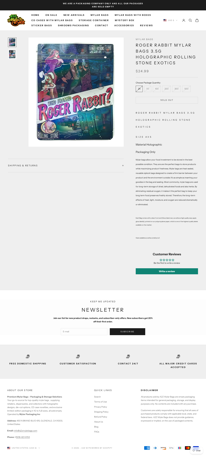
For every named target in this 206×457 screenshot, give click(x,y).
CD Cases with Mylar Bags (52, 20)
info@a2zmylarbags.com (25, 430)
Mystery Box (125, 20)
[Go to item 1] (12, 42)
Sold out (166, 100)
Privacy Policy (100, 406)
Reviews (146, 25)
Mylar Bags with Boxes (133, 15)
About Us (98, 421)
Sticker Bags (41, 25)
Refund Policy (100, 416)
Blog (96, 426)
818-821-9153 (23, 437)
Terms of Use (100, 401)
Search (97, 396)
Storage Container (94, 20)
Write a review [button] (167, 271)
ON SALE (51, 15)
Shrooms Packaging (73, 25)
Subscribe (127, 331)
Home (35, 15)
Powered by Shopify (101, 448)
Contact (101, 25)
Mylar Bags (100, 15)
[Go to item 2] (12, 54)
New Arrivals (74, 15)
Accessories (124, 25)
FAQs (96, 431)
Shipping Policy (101, 411)
